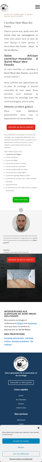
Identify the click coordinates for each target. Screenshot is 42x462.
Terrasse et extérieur (20, 341)
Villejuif (20, 323)
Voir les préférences (21, 454)
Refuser (21, 447)
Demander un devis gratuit (21, 382)
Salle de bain (21, 420)
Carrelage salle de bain (14, 338)
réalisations (21, 200)
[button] (38, 428)
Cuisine (21, 424)
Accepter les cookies (21, 441)
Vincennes (32, 323)
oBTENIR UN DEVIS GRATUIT (21, 127)
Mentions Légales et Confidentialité (21, 459)
